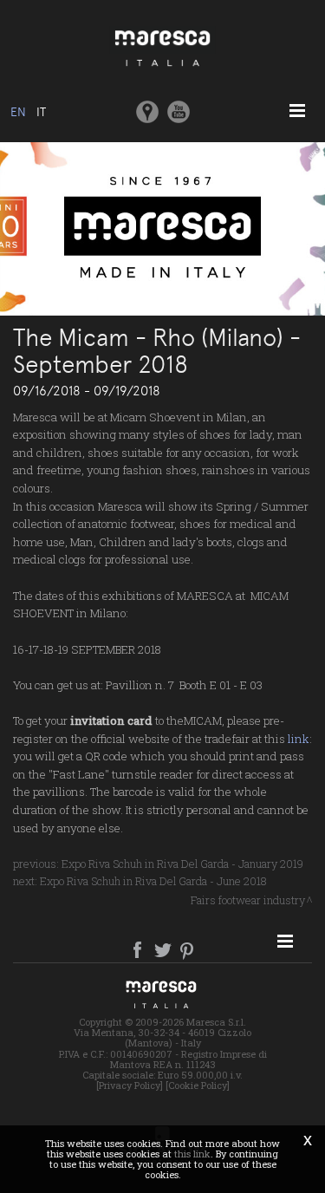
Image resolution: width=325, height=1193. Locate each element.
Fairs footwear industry (248, 900)
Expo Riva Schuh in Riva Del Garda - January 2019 (182, 863)
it (41, 112)
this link (192, 1153)
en (18, 112)
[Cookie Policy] (198, 1085)
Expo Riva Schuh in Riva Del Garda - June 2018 (153, 881)
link (298, 738)
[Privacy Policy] (129, 1085)
